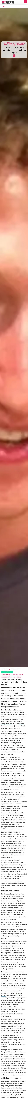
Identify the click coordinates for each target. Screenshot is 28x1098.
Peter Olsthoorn (7, 672)
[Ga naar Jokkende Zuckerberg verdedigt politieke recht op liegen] (14, 56)
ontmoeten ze (11, 850)
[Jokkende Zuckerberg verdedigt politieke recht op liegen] (7, 2)
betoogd (17, 738)
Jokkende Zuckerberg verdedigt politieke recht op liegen (14, 50)
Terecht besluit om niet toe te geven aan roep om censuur (14, 44)
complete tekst (6, 724)
